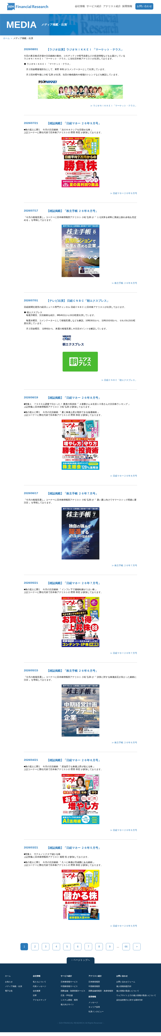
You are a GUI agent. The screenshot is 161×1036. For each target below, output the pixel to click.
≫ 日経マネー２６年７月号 (123, 653)
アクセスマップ (39, 1000)
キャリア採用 (94, 1007)
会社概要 (36, 991)
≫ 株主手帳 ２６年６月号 (124, 742)
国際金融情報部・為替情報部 (101, 991)
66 (126, 946)
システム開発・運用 (69, 1000)
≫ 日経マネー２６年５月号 (123, 926)
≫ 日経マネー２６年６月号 (123, 830)
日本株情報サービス (69, 982)
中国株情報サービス (69, 986)
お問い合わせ (144, 6)
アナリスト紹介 (112, 6)
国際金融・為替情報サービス (73, 991)
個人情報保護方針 (123, 986)
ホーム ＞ (8, 38)
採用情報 (127, 6)
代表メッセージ (39, 986)
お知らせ (9, 982)
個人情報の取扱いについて (127, 991)
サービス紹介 (94, 6)
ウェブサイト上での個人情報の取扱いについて (136, 995)
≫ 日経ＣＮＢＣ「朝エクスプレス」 (119, 380)
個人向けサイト (67, 1004)
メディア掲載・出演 (13, 986)
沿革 (35, 995)
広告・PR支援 (67, 995)
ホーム (8, 976)
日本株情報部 (94, 982)
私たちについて (39, 982)
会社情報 (80, 6)
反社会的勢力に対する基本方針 (129, 1000)
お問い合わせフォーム (125, 982)
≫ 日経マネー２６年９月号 (123, 193)
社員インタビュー (96, 1011)
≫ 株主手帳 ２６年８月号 (124, 283)
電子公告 (9, 991)
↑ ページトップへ (80, 960)
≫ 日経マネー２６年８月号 (123, 476)
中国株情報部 (94, 986)
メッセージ (93, 1002)
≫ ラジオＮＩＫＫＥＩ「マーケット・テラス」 (113, 105)
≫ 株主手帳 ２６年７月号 (124, 565)
